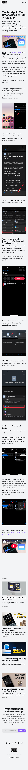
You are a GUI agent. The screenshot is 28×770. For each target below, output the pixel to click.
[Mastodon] (15, 743)
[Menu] (25, 2)
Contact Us (9, 754)
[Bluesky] (9, 743)
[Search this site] (23, 2)
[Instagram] (22, 743)
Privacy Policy (18, 754)
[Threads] (12, 743)
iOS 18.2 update (16, 52)
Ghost (17, 757)
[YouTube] (18, 743)
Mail (3, 8)
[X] (6, 743)
